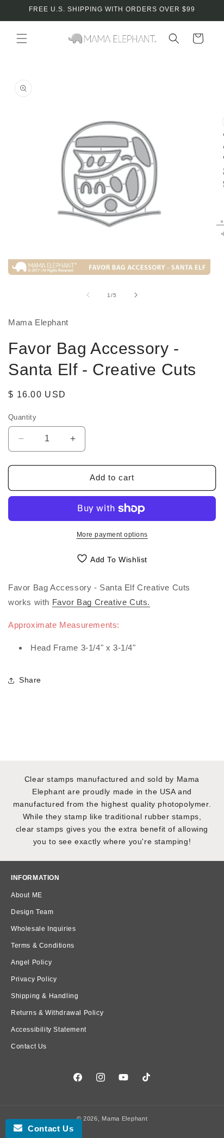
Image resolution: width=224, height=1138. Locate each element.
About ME (26, 895)
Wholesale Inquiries (43, 929)
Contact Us (29, 1046)
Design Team (32, 912)
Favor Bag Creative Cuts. (101, 602)
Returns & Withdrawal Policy (57, 1013)
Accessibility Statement (48, 1029)
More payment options (112, 534)
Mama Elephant (124, 1118)
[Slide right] (136, 295)
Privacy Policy (34, 979)
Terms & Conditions (42, 945)
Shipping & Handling (44, 996)
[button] (22, 38)
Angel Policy (31, 962)
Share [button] (30, 680)
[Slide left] (88, 295)
